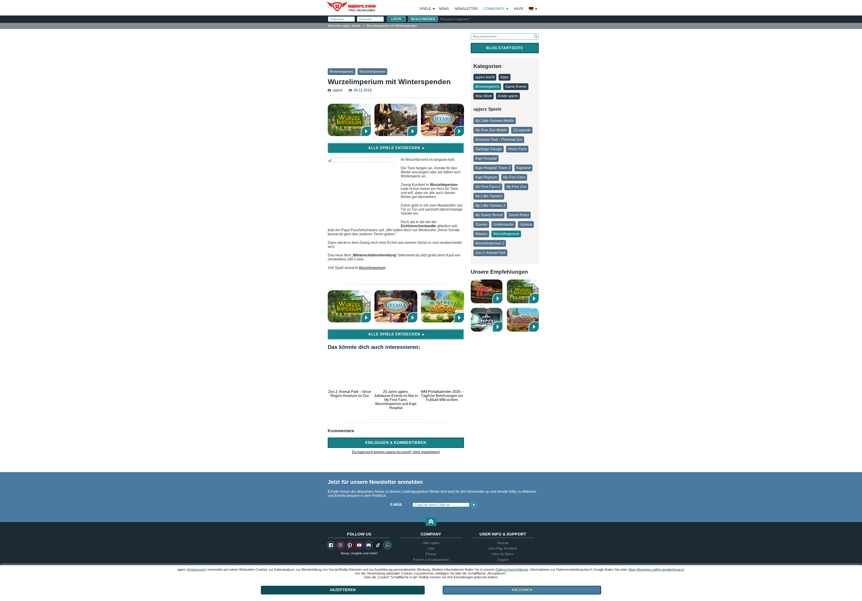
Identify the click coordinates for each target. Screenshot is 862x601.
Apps (504, 77)
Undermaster (503, 224)
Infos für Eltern (502, 554)
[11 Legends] (487, 291)
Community (494, 9)
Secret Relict (518, 215)
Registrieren (423, 19)
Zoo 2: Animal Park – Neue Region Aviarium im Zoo (349, 394)
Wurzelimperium (372, 71)
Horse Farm (517, 149)
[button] (431, 522)
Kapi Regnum (486, 177)
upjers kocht (485, 77)
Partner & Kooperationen (431, 559)
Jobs (431, 548)
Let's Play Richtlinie (502, 548)
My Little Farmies (488, 196)
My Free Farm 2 (487, 187)
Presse (431, 554)
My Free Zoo (516, 187)
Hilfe (518, 9)
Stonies (481, 224)
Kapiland (523, 168)
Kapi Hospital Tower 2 (492, 168)
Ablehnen (522, 590)
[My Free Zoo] (442, 306)
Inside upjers (508, 96)
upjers (351, 6)
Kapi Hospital (486, 158)
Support (502, 559)
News (444, 9)
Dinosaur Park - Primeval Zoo (498, 139)
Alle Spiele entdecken (396, 148)
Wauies (481, 234)
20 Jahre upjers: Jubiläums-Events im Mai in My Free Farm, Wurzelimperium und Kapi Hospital (396, 400)
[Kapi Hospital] (487, 320)
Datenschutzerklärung (512, 569)
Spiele (427, 9)
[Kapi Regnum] (396, 120)
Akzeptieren (343, 590)
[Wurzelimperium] (349, 120)
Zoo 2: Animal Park (490, 253)
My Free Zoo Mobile (491, 130)
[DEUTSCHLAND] (533, 9)
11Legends (522, 130)
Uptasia (526, 224)
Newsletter (466, 9)
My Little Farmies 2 (490, 205)
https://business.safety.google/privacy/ (656, 569)
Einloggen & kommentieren (395, 443)
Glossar (503, 543)
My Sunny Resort (489, 215)
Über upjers (431, 543)
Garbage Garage (488, 149)
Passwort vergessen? (455, 19)
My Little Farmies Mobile (494, 121)
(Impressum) (196, 569)
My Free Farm (514, 177)
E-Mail (396, 504)
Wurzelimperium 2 (489, 243)
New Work (483, 96)
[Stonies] (523, 320)
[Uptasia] (442, 120)
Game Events (516, 86)
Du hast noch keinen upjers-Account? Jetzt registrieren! (396, 452)
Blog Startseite (504, 48)
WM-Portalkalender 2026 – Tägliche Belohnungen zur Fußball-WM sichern (442, 396)
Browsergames (342, 71)
